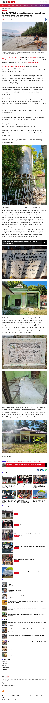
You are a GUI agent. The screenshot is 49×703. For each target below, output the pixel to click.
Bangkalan (4, 663)
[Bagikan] (46, 19)
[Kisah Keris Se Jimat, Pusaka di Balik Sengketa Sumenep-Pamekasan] (9, 479)
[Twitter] (41, 470)
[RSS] (3, 691)
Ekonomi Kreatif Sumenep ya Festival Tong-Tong (24, 485)
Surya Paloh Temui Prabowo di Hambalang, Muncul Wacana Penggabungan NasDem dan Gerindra (26, 602)
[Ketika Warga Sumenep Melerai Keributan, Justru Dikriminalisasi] (4, 648)
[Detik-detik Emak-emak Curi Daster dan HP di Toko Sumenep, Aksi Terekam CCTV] (4, 642)
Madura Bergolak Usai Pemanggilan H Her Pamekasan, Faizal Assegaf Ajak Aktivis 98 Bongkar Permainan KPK (27, 590)
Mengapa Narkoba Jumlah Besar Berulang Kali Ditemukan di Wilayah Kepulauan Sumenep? (27, 623)
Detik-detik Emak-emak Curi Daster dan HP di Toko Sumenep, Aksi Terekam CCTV (27, 641)
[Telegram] (43, 470)
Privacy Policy (39, 695)
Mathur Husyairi (33, 57)
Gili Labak (28, 62)
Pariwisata (4, 10)
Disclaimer (32, 695)
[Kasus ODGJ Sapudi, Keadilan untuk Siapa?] (4, 654)
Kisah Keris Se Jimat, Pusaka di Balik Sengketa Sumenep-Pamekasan (9, 486)
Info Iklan (26, 695)
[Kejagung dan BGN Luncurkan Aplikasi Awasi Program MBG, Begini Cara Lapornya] (4, 614)
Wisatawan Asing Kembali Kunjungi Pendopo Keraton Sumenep (39, 486)
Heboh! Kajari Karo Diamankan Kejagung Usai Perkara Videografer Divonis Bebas (27, 608)
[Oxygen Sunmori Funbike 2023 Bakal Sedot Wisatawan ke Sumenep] (9, 494)
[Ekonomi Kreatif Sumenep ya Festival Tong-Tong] (24, 479)
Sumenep (29, 461)
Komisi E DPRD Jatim (11, 461)
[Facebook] (38, 470)
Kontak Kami (13, 695)
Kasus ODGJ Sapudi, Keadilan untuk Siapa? (18, 654)
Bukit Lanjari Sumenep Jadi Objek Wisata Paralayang (39, 501)
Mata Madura (7, 19)
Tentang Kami (5, 695)
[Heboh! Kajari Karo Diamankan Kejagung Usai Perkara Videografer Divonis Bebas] (4, 608)
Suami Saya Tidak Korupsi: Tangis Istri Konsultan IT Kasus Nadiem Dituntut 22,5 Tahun (26, 583)
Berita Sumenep (5, 667)
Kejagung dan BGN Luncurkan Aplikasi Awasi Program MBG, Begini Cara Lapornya (27, 614)
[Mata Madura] (8, 1)
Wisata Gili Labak (36, 461)
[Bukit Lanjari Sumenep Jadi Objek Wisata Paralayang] (40, 494)
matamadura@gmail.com (10, 685)
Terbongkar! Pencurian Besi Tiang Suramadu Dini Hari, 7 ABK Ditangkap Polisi (26, 635)
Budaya (4, 482)
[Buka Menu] (43, 2)
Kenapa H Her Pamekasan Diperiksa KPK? (17, 596)
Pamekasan (5, 669)
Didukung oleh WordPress (8, 699)
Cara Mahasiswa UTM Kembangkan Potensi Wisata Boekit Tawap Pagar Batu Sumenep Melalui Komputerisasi (24, 501)
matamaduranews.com (14, 57)
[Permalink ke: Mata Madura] (3, 19)
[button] (40, 2)
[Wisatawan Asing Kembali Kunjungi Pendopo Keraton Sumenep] (40, 479)
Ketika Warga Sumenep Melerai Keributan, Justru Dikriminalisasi (23, 648)
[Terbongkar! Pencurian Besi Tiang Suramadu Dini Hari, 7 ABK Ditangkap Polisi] (4, 636)
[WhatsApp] (46, 470)
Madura (4, 665)
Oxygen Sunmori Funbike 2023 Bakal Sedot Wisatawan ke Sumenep (9, 501)
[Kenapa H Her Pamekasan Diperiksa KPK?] (4, 596)
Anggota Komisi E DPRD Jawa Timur (13, 66)
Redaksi (20, 695)
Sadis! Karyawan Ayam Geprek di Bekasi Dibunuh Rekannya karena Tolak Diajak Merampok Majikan (26, 629)
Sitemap (4, 697)
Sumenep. (35, 62)
